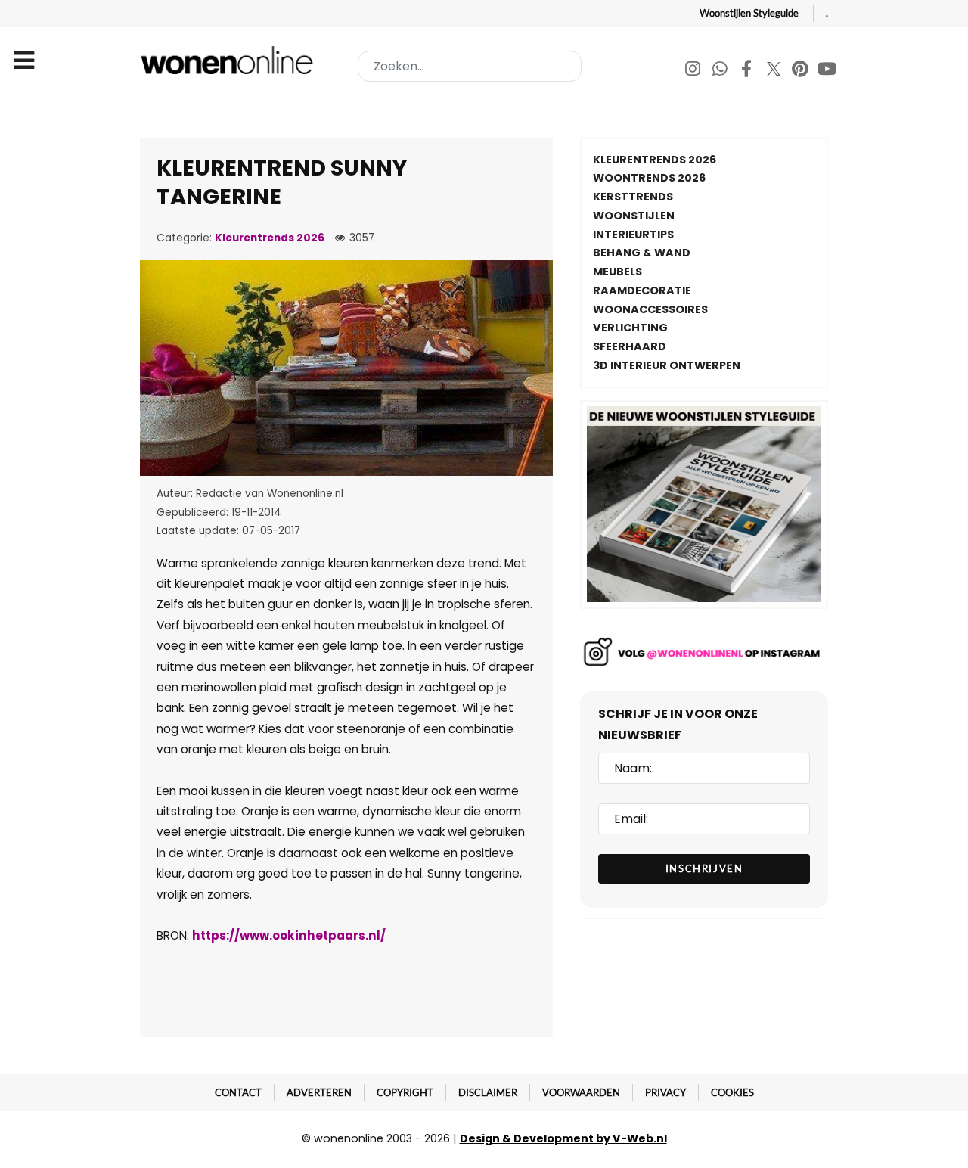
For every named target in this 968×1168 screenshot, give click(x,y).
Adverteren (319, 1092)
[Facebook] (747, 71)
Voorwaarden (581, 1092)
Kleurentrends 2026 (269, 238)
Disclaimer (487, 1092)
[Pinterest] (801, 71)
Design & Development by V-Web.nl (563, 1138)
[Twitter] (775, 71)
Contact (238, 1092)
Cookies (732, 1092)
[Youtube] (827, 71)
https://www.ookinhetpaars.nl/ (289, 935)
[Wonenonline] (230, 60)
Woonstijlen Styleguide (749, 13)
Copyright (405, 1092)
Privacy (665, 1092)
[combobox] (470, 66)
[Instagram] (694, 71)
